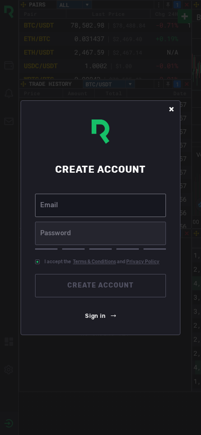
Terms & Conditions (94, 262)
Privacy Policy (142, 262)
